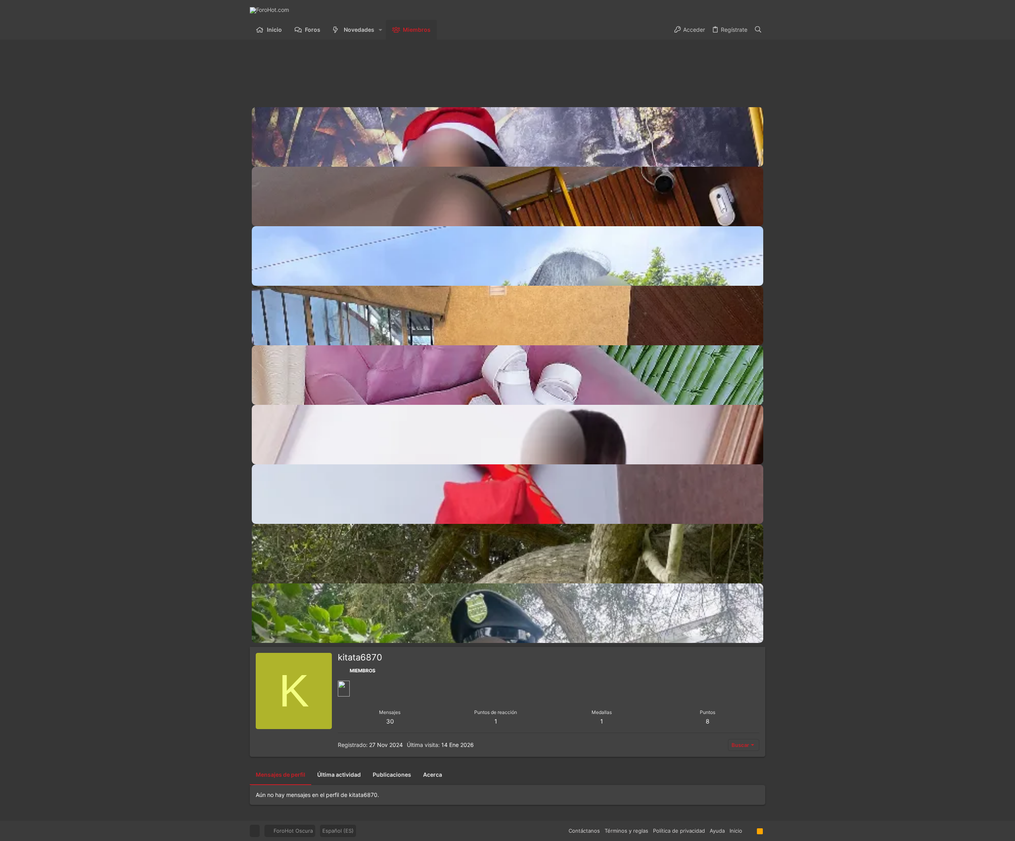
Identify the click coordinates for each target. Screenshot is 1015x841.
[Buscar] (758, 30)
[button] (380, 30)
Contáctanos (584, 831)
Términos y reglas (626, 831)
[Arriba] (750, 831)
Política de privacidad (679, 831)
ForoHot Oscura (292, 831)
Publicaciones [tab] (392, 774)
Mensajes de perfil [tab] (280, 774)
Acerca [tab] (432, 774)
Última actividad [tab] (339, 774)
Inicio (736, 831)
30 (390, 721)
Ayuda (717, 831)
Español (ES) (338, 831)
